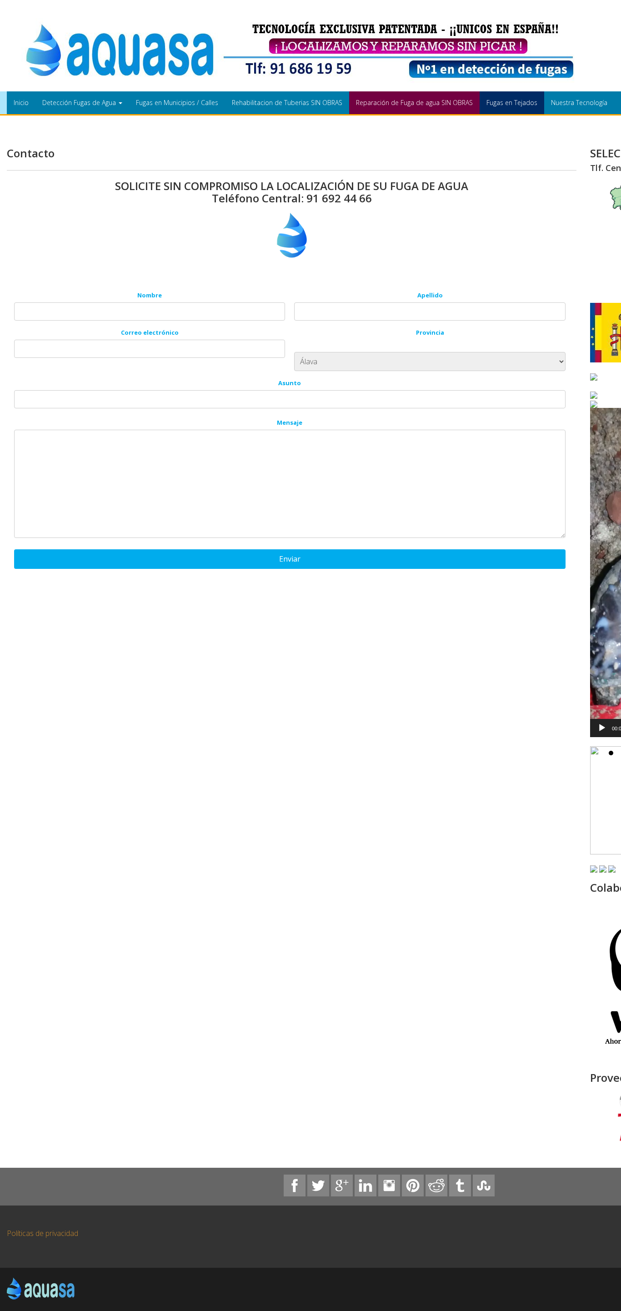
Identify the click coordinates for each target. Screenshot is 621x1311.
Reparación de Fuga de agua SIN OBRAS (414, 102)
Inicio (21, 102)
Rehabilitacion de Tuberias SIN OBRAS (287, 102)
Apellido (430, 295)
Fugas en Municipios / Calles (177, 102)
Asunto (289, 383)
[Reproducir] (601, 728)
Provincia (430, 332)
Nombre (149, 295)
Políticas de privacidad (42, 1233)
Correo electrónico (150, 332)
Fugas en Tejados (511, 102)
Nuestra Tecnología (579, 102)
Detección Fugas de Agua (80, 102)
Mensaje (289, 422)
